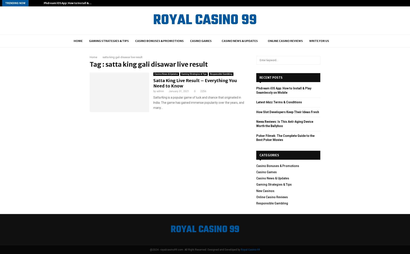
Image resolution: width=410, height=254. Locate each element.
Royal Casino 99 (250, 249)
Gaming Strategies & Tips (109, 41)
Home (78, 41)
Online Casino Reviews (285, 41)
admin (160, 91)
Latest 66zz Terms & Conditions (279, 102)
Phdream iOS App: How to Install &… (67, 3)
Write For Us (319, 41)
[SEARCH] (316, 60)
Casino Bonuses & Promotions (159, 41)
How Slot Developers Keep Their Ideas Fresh (287, 112)
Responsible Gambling (221, 74)
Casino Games (201, 41)
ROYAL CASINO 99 (205, 20)
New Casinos (265, 191)
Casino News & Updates (240, 41)
